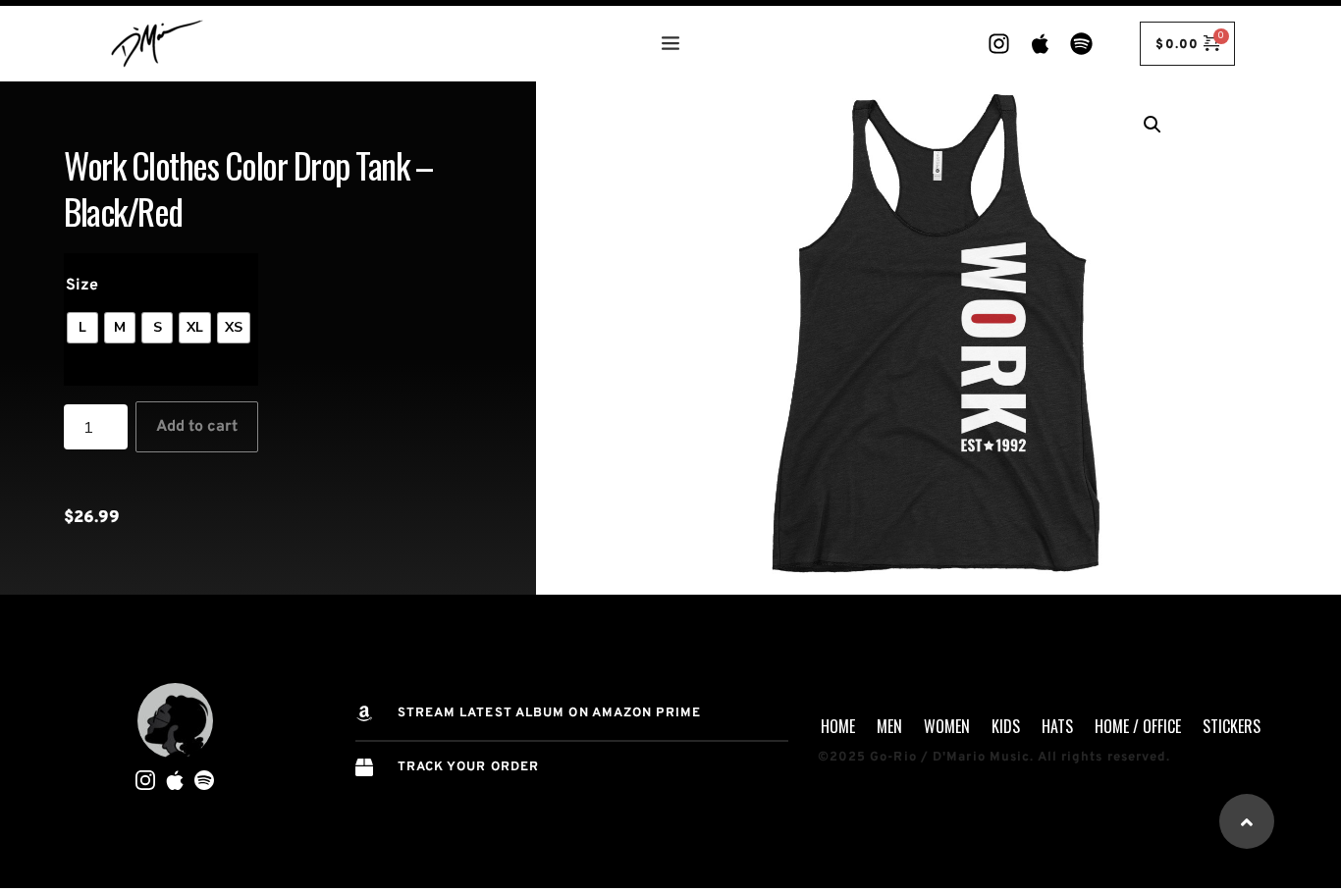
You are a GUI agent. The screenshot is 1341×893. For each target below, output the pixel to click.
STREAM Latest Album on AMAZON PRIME (550, 713)
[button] (1152, 124)
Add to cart (197, 427)
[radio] (82, 327)
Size (82, 285)
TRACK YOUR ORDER (469, 767)
